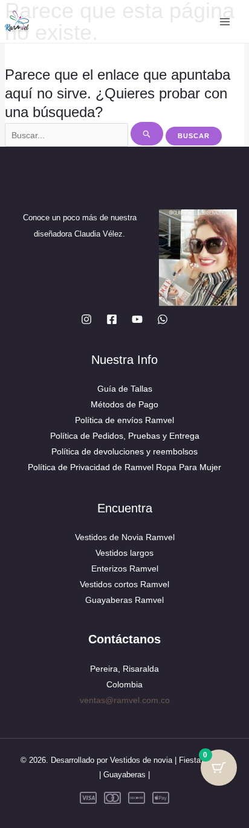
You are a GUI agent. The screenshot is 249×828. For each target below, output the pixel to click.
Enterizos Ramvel (124, 568)
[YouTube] (137, 319)
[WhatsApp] (162, 319)
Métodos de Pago (124, 404)
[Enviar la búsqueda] (147, 133)
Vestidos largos (124, 553)
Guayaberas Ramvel (124, 600)
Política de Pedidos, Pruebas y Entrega (124, 436)
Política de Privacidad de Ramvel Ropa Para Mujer (124, 467)
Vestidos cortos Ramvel (124, 584)
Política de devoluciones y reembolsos (124, 451)
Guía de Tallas (124, 388)
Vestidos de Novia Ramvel (125, 537)
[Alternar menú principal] (224, 21)
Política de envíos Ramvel (124, 420)
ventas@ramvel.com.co (125, 700)
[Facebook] (111, 319)
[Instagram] (86, 319)
